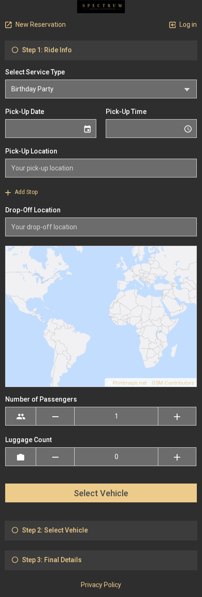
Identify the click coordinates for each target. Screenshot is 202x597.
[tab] (101, 50)
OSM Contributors (173, 383)
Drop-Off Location (33, 210)
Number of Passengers (41, 399)
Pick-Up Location (31, 151)
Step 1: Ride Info (46, 50)
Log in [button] (187, 24)
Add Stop (25, 192)
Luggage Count (28, 440)
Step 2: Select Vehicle (54, 530)
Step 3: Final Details (51, 560)
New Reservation (40, 24)
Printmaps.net (130, 383)
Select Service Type (35, 72)
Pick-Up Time (126, 111)
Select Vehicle (101, 493)
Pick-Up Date (24, 111)
